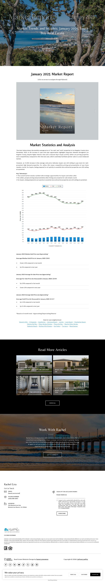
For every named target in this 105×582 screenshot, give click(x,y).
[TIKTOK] (23, 564)
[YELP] (28, 564)
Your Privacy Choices (52, 580)
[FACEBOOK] (5, 564)
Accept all (95, 574)
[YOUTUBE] (19, 564)
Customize (84, 574)
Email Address (62, 494)
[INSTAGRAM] (10, 564)
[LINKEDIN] (14, 564)
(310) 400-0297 (13, 498)
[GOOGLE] (36, 564)
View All (52, 403)
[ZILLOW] (32, 564)
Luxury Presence (42, 559)
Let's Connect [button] (52, 454)
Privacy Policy (65, 508)
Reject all (73, 574)
